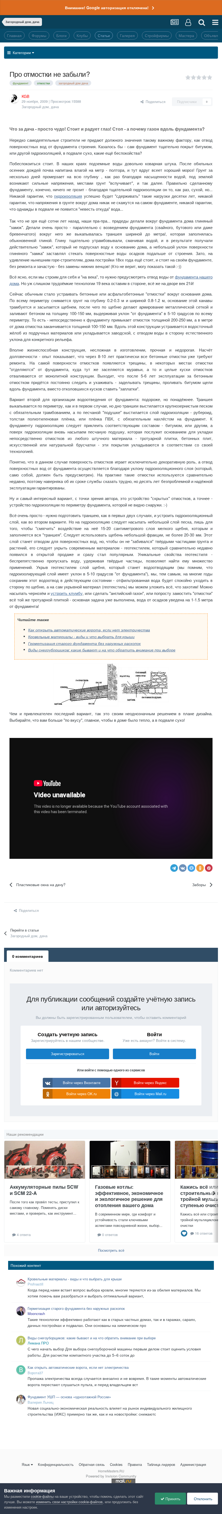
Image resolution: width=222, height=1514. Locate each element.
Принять (172, 1498)
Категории (21, 52)
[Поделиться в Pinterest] (209, 868)
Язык (26, 1464)
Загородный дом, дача (40, 106)
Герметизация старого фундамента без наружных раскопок (84, 643)
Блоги (61, 35)
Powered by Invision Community (111, 1476)
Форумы (39, 35)
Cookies (116, 1464)
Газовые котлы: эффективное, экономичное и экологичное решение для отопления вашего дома (129, 1196)
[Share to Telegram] (174, 868)
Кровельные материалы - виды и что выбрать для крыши (81, 636)
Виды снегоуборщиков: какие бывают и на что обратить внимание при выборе (101, 649)
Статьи (104, 35)
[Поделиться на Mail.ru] (191, 868)
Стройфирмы (157, 35)
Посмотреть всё (111, 1250)
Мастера (186, 35)
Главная (14, 35)
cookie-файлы (42, 1496)
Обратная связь (92, 1464)
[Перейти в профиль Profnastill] (20, 1281)
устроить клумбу (66, 593)
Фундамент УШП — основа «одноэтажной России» (69, 1396)
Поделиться (154, 101)
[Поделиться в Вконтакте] (183, 868)
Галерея (127, 35)
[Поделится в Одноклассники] (200, 868)
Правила (135, 1464)
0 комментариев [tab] (27, 956)
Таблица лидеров (161, 1464)
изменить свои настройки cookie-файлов (69, 1501)
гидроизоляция (68, 196)
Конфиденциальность (56, 1464)
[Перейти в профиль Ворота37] (20, 1369)
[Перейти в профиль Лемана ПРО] (20, 1340)
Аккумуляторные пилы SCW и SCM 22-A (44, 1190)
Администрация (193, 1464)
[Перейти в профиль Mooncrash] (20, 1311)
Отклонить (202, 1498)
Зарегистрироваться (67, 1053)
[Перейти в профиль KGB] (14, 98)
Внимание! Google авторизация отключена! (107, 7)
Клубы (82, 35)
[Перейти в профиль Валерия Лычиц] (20, 1399)
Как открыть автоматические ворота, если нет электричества (89, 629)
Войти (154, 1053)
